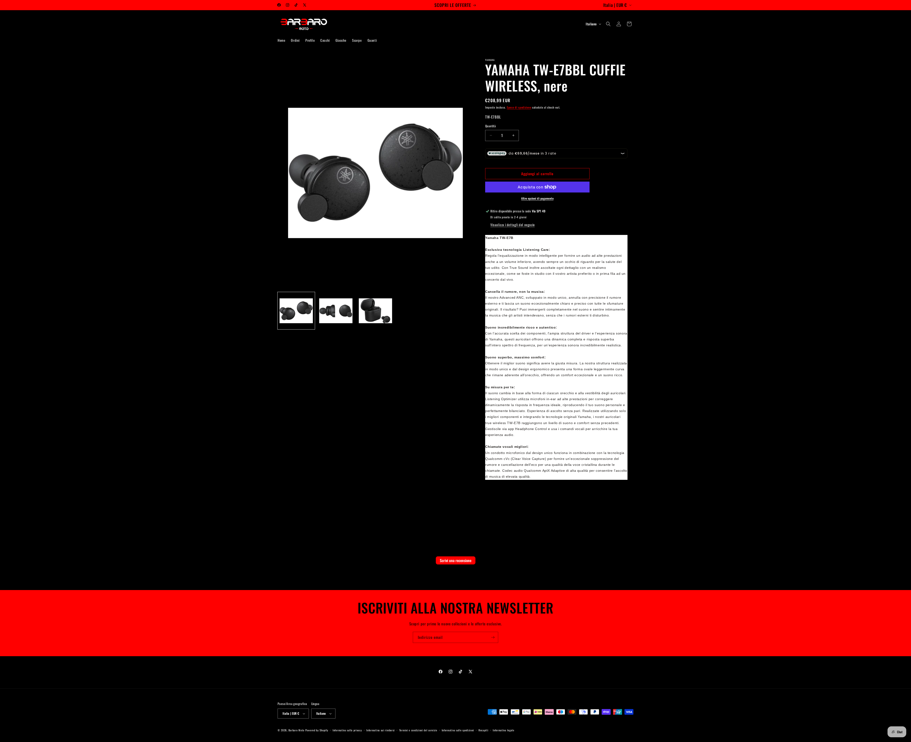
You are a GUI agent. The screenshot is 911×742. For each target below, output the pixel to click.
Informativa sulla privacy (347, 730)
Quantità (490, 126)
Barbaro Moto (296, 730)
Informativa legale (503, 730)
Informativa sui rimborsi (380, 730)
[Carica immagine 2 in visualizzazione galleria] (335, 310)
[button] (608, 24)
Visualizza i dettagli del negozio (512, 224)
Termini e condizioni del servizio (418, 730)
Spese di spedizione (519, 107)
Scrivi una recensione (455, 560)
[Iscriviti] (493, 637)
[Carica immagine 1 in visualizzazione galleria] (296, 310)
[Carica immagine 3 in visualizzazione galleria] (375, 310)
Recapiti (483, 730)
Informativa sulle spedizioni (458, 730)
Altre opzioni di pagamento (537, 198)
